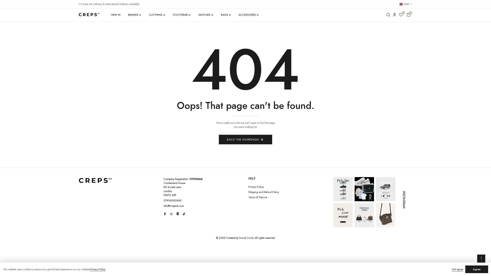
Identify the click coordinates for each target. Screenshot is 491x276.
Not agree (457, 269)
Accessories (247, 15)
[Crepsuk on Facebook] (165, 213)
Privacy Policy (256, 187)
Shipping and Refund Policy (263, 192)
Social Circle (246, 238)
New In (115, 15)
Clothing (155, 15)
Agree (476, 269)
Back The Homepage (243, 139)
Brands (133, 15)
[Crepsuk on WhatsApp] (171, 213)
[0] (401, 15)
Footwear (180, 15)
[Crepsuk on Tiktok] (184, 213)
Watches (204, 15)
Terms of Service (257, 197)
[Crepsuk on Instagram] (178, 213)
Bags (224, 15)
